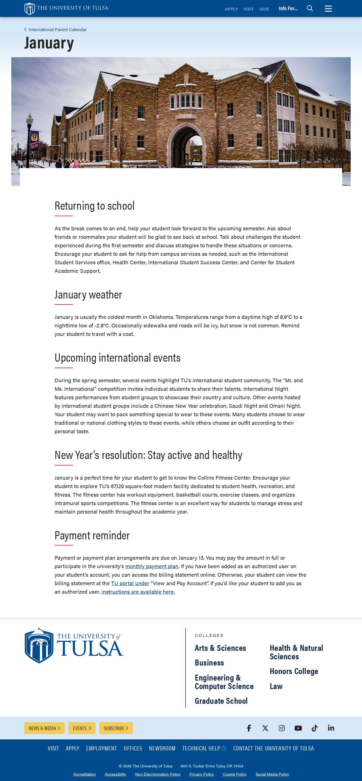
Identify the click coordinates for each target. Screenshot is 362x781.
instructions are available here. (138, 591)
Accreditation (84, 774)
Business (209, 662)
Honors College (294, 670)
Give (264, 9)
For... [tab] (288, 8)
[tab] (310, 8)
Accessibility (115, 774)
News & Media (42, 727)
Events (80, 727)
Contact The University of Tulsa (273, 748)
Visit (249, 9)
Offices (133, 748)
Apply (231, 9)
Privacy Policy (201, 774)
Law (276, 685)
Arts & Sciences (220, 647)
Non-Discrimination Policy (157, 774)
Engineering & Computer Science (224, 681)
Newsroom (162, 748)
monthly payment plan (151, 566)
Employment (101, 748)
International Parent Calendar (57, 29)
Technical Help (201, 748)
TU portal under (130, 583)
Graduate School (221, 700)
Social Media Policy (272, 774)
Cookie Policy (235, 774)
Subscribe (114, 727)
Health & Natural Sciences (297, 651)
